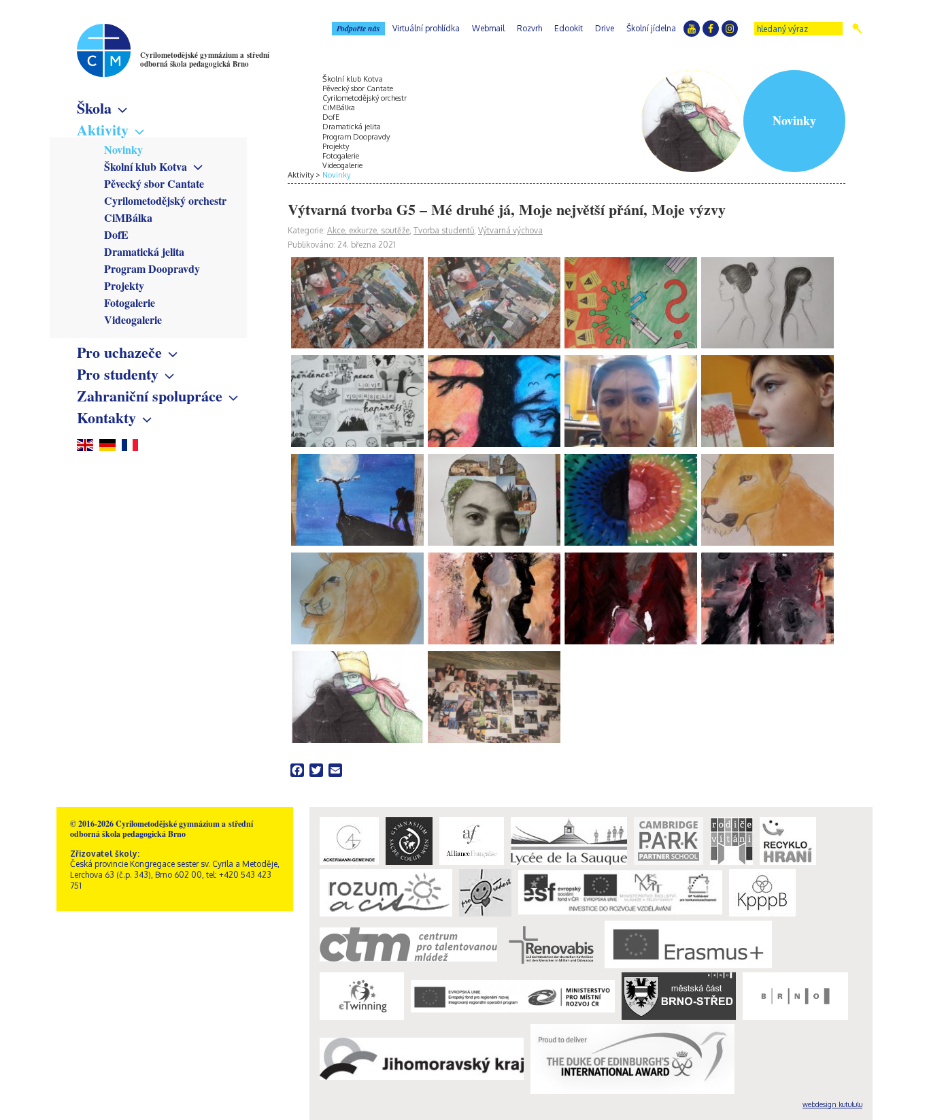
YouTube (691, 28)
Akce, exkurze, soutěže (368, 230)
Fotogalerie (129, 302)
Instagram (730, 28)
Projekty (124, 285)
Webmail (488, 28)
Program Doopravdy (152, 268)
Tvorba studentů (443, 230)
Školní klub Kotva (145, 166)
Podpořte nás (358, 28)
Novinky (123, 149)
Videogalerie (133, 319)
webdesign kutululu (832, 1104)
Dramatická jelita (144, 251)
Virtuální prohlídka (426, 28)
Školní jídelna (651, 28)
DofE (116, 234)
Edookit (568, 28)
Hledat (857, 28)
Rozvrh (529, 28)
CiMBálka (128, 217)
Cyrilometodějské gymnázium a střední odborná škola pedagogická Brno (204, 59)
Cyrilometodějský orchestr (165, 200)
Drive (604, 28)
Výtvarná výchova (510, 230)
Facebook (711, 28)
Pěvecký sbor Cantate (154, 183)
